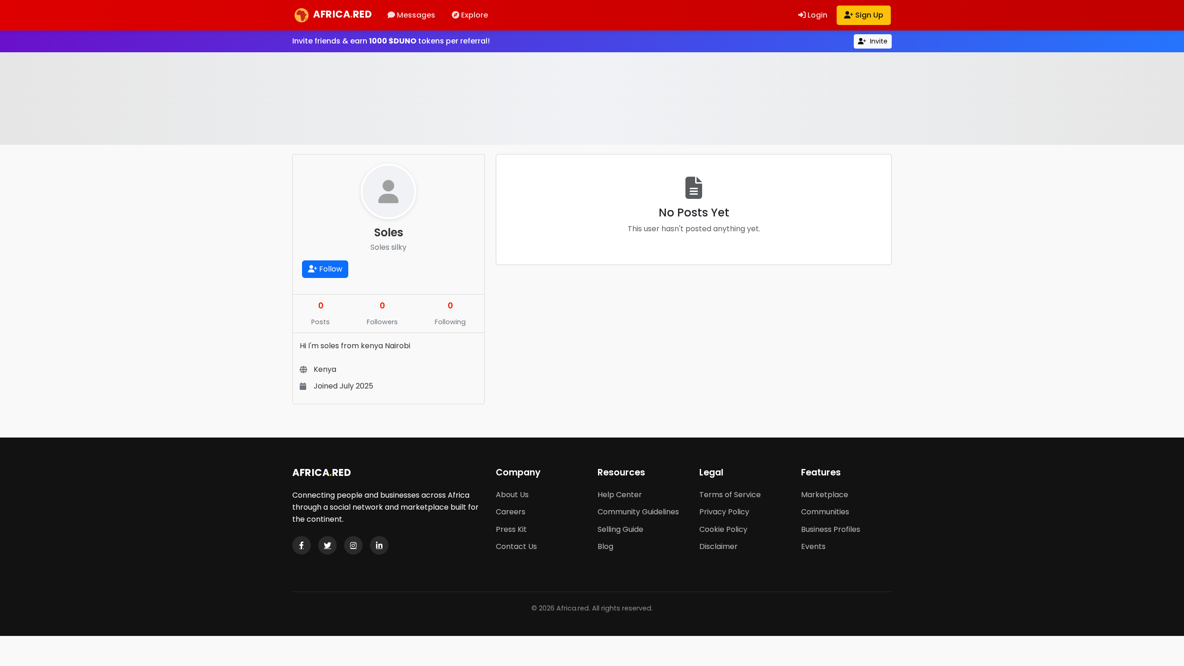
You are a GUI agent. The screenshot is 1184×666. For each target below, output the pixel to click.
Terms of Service (730, 494)
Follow (329, 269)
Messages (415, 15)
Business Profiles (830, 529)
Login (816, 15)
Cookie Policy (723, 529)
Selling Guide (620, 529)
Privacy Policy (724, 511)
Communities (825, 511)
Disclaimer (718, 546)
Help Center (620, 494)
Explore (473, 15)
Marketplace (824, 494)
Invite (878, 41)
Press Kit (511, 529)
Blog (605, 546)
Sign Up (868, 15)
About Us (512, 494)
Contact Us (516, 546)
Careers (510, 511)
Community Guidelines (638, 511)
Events (813, 546)
